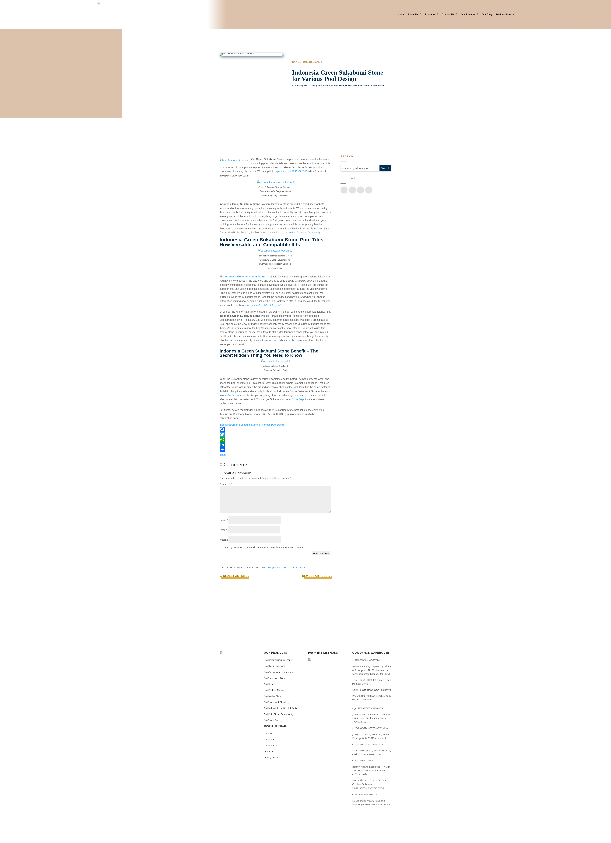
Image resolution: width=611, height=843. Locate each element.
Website (224, 539)
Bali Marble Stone (273, 696)
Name (224, 520)
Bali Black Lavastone (274, 665)
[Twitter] (275, 434)
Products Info (503, 14)
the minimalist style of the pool (264, 305)
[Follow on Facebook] (344, 190)
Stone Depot (299, 399)
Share (223, 454)
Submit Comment (321, 553)
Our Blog (487, 14)
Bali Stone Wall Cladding (276, 702)
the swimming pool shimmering (302, 232)
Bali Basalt (269, 684)
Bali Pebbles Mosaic (274, 689)
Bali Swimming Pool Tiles (331, 85)
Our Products (270, 745)
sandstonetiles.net (307, 62)
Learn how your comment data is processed (283, 567)
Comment (226, 484)
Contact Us (448, 14)
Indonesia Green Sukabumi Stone (245, 276)
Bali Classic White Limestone (278, 672)
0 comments (377, 85)
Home (401, 14)
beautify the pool (231, 395)
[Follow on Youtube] (352, 190)
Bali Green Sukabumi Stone (278, 659)
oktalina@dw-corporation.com (375, 689)
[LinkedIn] (275, 444)
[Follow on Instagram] (360, 190)
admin (298, 85)
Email (223, 529)
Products (430, 14)
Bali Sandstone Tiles (274, 678)
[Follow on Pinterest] (368, 190)
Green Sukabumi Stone (357, 85)
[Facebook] (275, 429)
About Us (413, 14)
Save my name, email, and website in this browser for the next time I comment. (264, 547)
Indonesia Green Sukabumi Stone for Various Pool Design (252, 424)
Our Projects (468, 14)
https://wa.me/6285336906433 (292, 171)
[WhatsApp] (275, 439)
